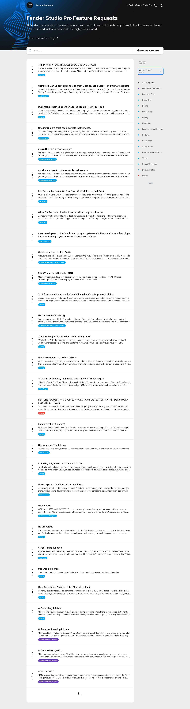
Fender (150, 183)
